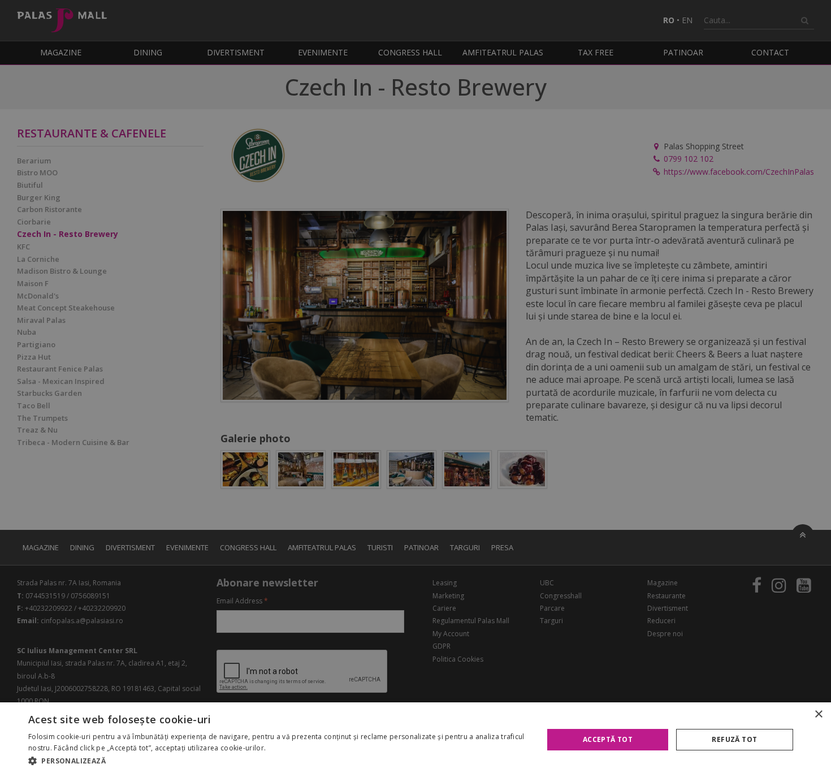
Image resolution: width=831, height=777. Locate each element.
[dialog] (415, 739)
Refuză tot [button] (734, 739)
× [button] (818, 714)
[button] (278, 761)
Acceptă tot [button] (608, 739)
